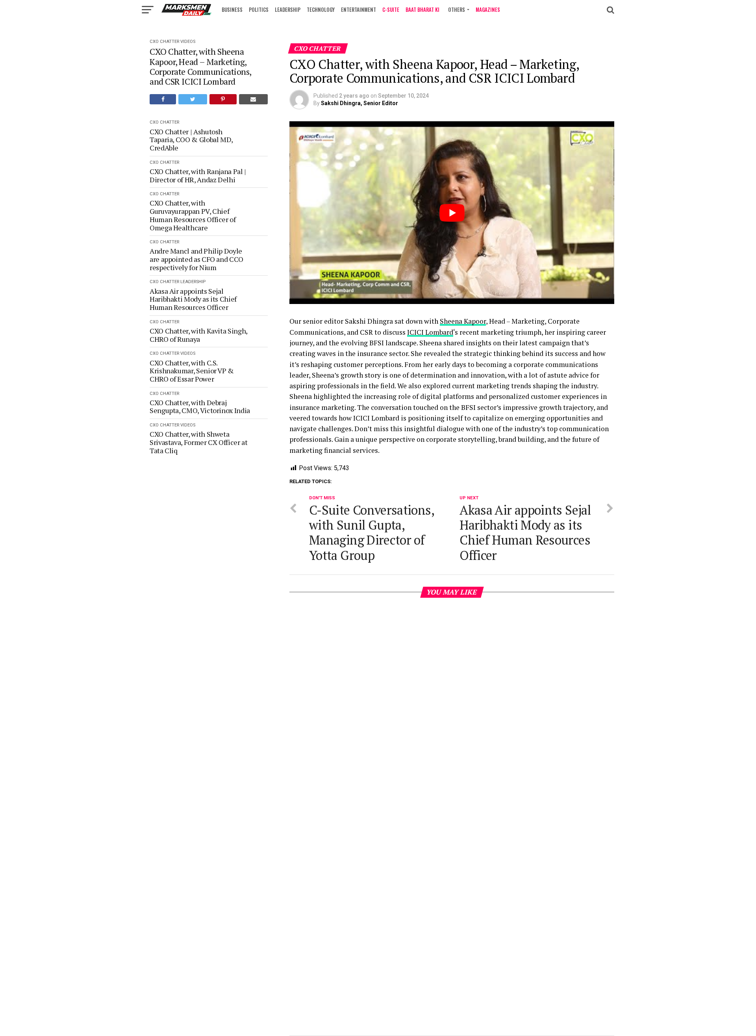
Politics (259, 9)
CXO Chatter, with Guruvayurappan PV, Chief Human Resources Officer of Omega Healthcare (193, 215)
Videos (187, 41)
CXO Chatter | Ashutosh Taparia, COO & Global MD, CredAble (191, 140)
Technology (321, 9)
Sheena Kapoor (463, 321)
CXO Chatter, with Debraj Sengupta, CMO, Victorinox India (200, 406)
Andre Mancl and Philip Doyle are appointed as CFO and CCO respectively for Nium (196, 259)
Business (232, 9)
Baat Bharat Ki (422, 9)
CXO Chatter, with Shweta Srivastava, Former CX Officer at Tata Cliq (198, 442)
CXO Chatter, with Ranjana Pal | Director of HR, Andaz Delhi (198, 175)
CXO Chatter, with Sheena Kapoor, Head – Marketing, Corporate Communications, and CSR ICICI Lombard (200, 66)
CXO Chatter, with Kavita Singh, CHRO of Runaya (198, 335)
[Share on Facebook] (163, 99)
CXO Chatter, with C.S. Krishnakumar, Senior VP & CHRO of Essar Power (192, 371)
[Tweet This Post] (192, 99)
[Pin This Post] (223, 99)
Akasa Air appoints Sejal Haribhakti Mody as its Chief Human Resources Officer (193, 299)
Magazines (488, 9)
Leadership (287, 9)
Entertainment (358, 9)
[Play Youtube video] (451, 212)
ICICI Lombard (430, 332)
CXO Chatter (164, 41)
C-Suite (390, 9)
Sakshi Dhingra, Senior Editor (359, 103)
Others (456, 9)
